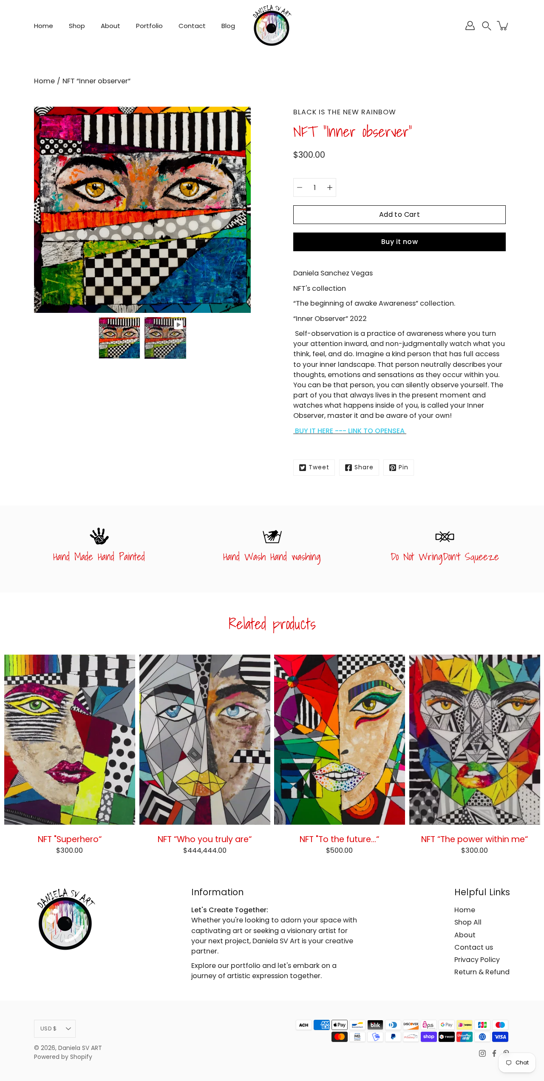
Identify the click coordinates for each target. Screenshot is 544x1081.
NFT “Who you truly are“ (205, 839)
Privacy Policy (477, 960)
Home (43, 25)
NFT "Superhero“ (70, 839)
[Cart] (503, 25)
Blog (228, 25)
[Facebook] (494, 1053)
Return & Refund (482, 972)
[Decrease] (299, 187)
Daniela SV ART (80, 1048)
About (110, 25)
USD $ (48, 1028)
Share (364, 467)
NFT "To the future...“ (339, 839)
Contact (192, 25)
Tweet (319, 467)
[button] (486, 25)
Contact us (473, 947)
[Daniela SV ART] (272, 25)
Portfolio (149, 25)
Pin (403, 467)
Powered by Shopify (63, 1057)
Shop (77, 25)
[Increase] (329, 187)
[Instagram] (482, 1053)
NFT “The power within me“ (474, 839)
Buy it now (399, 242)
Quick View (69, 739)
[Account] (470, 25)
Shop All (468, 922)
